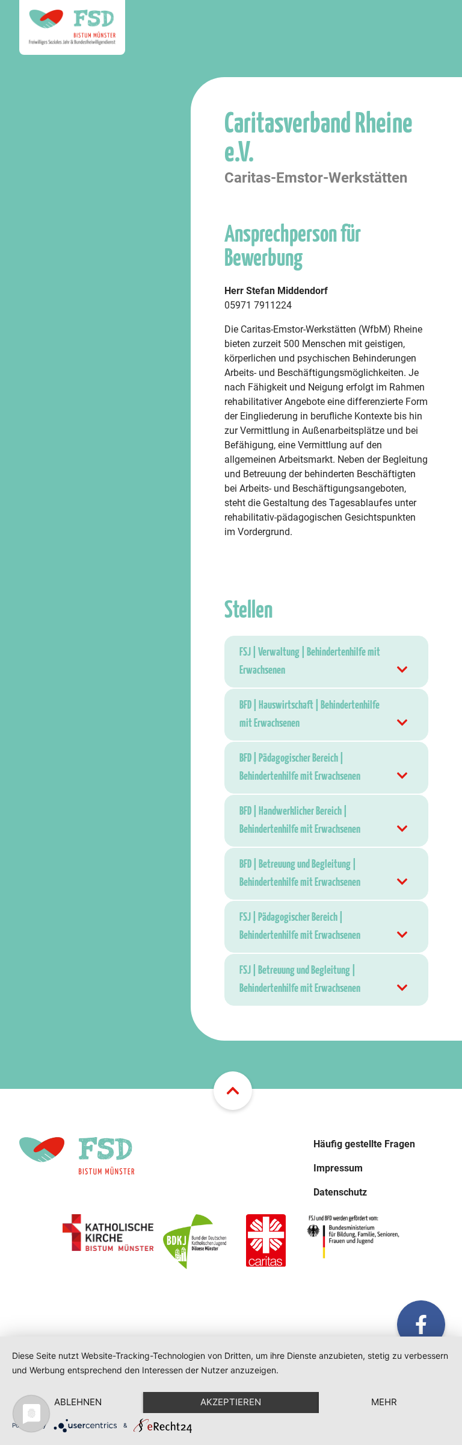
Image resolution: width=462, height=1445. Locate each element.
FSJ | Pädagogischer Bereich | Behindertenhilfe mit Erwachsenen (299, 926)
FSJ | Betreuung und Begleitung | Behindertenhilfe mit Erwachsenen (299, 979)
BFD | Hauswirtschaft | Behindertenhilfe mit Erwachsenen (309, 714)
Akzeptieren (230, 1402)
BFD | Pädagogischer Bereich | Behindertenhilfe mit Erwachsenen (299, 767)
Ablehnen (78, 1402)
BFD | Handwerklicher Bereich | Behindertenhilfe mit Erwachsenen (299, 820)
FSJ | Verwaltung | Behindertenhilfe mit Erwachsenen (309, 661)
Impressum (338, 1168)
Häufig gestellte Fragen (364, 1144)
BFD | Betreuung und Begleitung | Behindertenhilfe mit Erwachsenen (299, 873)
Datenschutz (340, 1192)
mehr (384, 1402)
